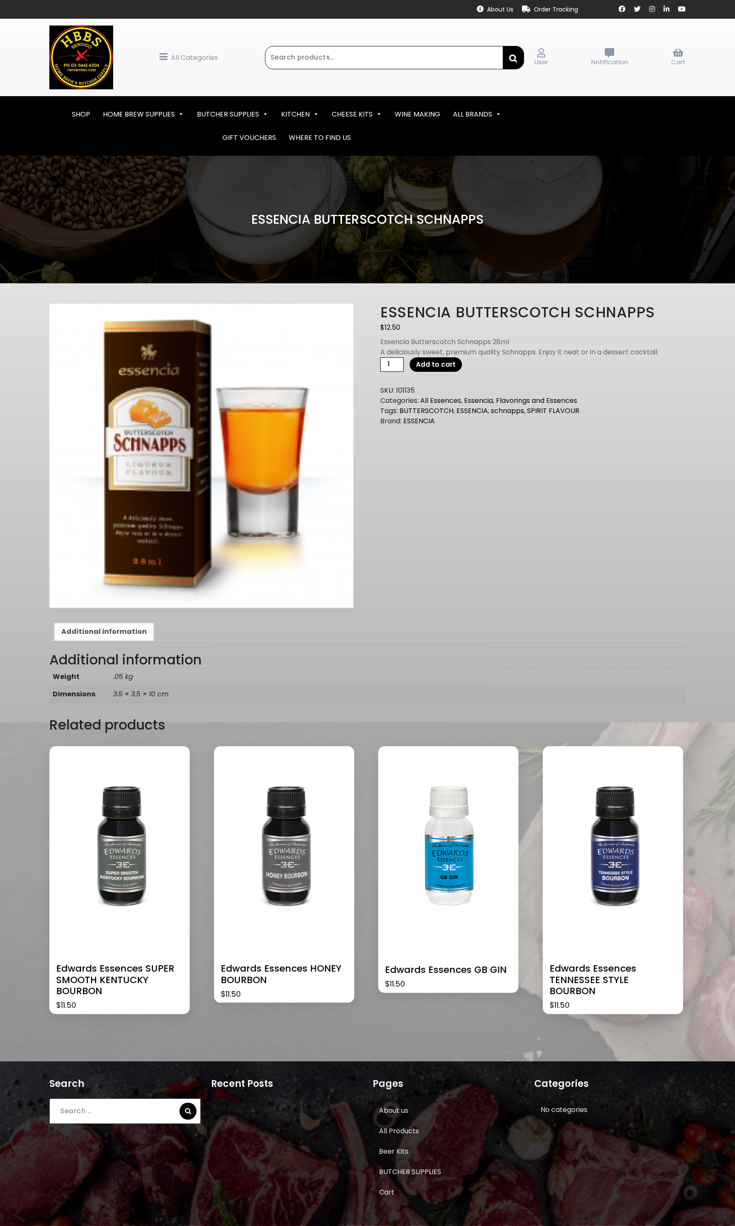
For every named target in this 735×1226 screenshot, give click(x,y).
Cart (678, 61)
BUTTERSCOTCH (426, 411)
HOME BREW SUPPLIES (139, 114)
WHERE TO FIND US (320, 138)
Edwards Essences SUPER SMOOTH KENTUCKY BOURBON (115, 980)
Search (513, 57)
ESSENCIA (472, 411)
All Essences (440, 400)
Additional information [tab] (104, 631)
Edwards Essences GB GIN (446, 969)
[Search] (188, 1111)
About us (393, 1110)
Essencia (478, 400)
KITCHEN (295, 114)
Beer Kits (393, 1151)
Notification (609, 61)
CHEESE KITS (352, 114)
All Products (399, 1131)
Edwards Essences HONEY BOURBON (281, 974)
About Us (500, 9)
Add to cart (436, 364)
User (541, 61)
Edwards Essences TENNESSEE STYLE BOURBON (593, 980)
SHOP (81, 114)
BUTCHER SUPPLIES (228, 114)
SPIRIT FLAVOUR (553, 411)
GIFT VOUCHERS (249, 138)
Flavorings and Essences (536, 400)
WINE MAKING (417, 114)
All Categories (194, 58)
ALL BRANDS (472, 114)
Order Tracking (556, 9)
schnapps (507, 411)
